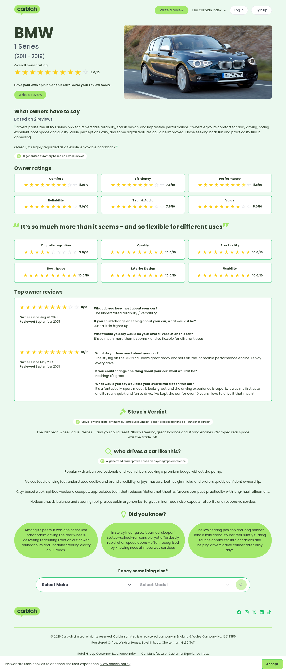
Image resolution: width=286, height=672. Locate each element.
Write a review (171, 10)
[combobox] (86, 584)
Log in (238, 10)
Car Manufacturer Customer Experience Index (175, 654)
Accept (272, 664)
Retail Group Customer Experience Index (106, 654)
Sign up (261, 10)
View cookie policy (115, 664)
